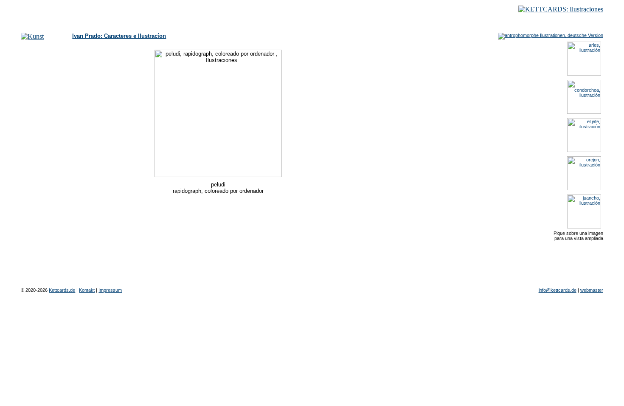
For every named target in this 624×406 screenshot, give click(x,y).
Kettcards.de (62, 290)
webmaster (591, 290)
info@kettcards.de (557, 290)
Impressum (110, 290)
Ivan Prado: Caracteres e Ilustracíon (119, 36)
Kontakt (87, 290)
